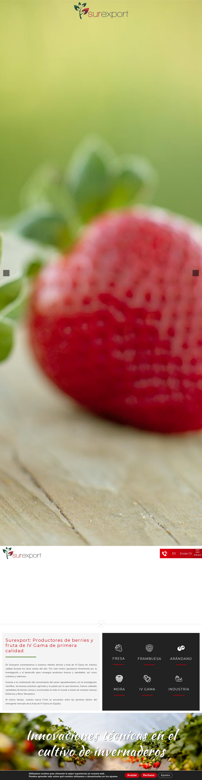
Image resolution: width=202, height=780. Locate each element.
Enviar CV (186, 553)
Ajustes (165, 775)
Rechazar (148, 775)
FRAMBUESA (149, 659)
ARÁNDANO (181, 659)
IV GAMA (147, 689)
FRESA (118, 658)
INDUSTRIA (178, 689)
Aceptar (132, 775)
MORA (119, 689)
